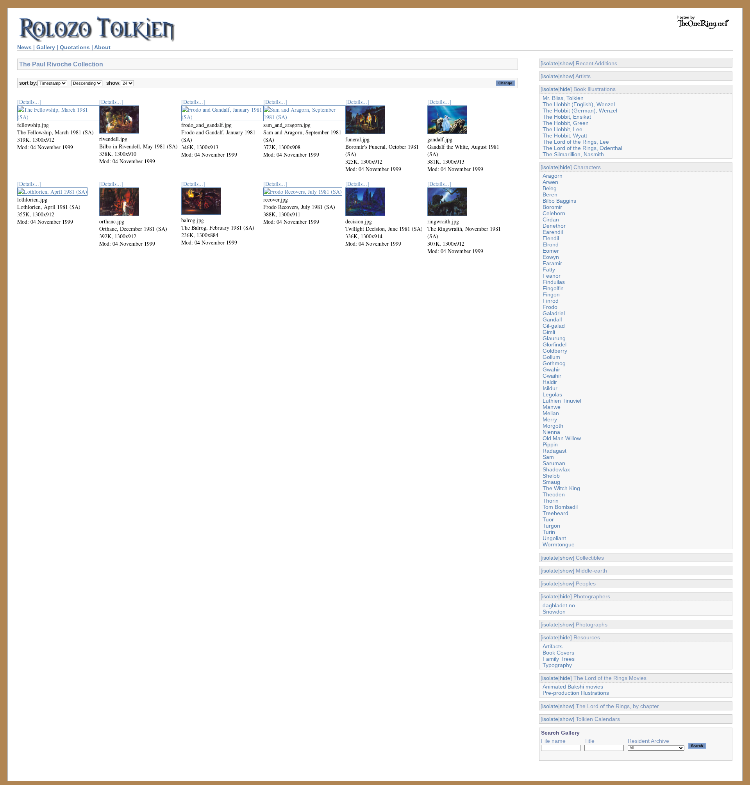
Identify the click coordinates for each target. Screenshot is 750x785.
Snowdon (554, 611)
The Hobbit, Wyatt (565, 135)
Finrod (551, 301)
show (566, 63)
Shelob (551, 476)
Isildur (550, 388)
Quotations (75, 47)
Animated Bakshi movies (573, 686)
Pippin (550, 444)
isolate (550, 63)
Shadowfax (556, 469)
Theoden (554, 494)
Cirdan (551, 219)
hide (565, 89)
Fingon (551, 294)
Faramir (552, 263)
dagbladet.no (559, 605)
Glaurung (554, 338)
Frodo (550, 307)
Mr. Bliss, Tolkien (563, 98)
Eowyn (551, 257)
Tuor (548, 519)
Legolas (552, 394)
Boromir (552, 207)
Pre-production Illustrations (576, 693)
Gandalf (552, 319)
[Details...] (29, 101)
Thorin (551, 501)
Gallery (45, 47)
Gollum (551, 357)
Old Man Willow (562, 438)
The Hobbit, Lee (562, 129)
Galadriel (554, 313)
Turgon (551, 526)
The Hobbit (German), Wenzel (580, 110)
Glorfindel (554, 344)
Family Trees (559, 659)
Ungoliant (554, 538)
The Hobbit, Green (566, 123)
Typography (557, 665)
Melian (551, 413)
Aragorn (552, 176)
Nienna (551, 432)
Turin (549, 532)
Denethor (554, 226)
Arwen (550, 182)
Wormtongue (559, 544)
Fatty (549, 269)
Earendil (553, 232)
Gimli (549, 332)
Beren (550, 194)
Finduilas (554, 282)
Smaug (551, 482)
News (24, 47)
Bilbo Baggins (559, 201)
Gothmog (554, 363)
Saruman (554, 463)
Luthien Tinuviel (562, 401)
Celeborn (554, 213)
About (102, 47)
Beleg (550, 188)
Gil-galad (554, 326)
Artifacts (552, 646)
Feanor (552, 276)
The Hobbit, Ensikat (567, 117)
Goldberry (555, 351)
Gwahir (551, 369)
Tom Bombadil (560, 507)
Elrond (551, 244)
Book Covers (558, 652)
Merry (550, 419)
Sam (548, 457)
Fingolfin (553, 288)
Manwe (552, 407)
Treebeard (555, 513)
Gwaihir (552, 376)
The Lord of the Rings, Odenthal (582, 148)
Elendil (551, 238)
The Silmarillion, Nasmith (573, 154)
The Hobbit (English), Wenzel (579, 104)
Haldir (550, 382)
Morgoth (553, 426)
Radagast (554, 451)
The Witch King (561, 488)
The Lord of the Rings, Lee (576, 142)
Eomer (551, 251)
